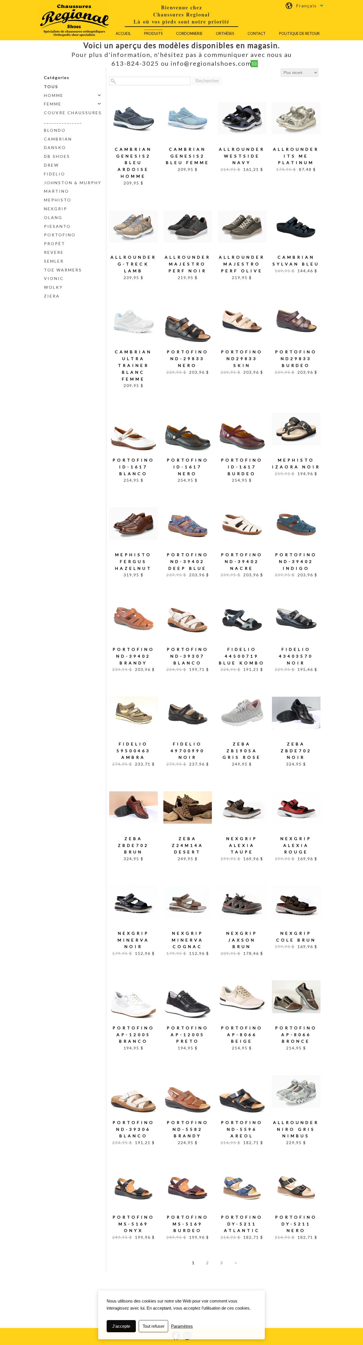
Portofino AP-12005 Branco (134, 1034)
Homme (54, 95)
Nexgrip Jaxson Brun (242, 940)
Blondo (55, 130)
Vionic (54, 278)
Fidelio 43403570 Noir (296, 656)
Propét (54, 243)
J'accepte (121, 1326)
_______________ (63, 121)
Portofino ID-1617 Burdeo (242, 467)
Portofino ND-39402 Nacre (242, 561)
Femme (53, 103)
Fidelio (54, 173)
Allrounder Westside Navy (242, 156)
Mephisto (57, 199)
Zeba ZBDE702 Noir (296, 750)
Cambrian (58, 139)
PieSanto (57, 226)
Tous (51, 86)
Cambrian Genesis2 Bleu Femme (188, 156)
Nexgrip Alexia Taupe (242, 845)
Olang (53, 217)
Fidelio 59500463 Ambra (134, 750)
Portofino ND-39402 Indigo (296, 561)
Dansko (55, 147)
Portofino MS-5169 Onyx (134, 1224)
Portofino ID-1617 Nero (188, 467)
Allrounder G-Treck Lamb (134, 264)
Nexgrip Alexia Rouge (296, 845)
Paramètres (182, 1326)
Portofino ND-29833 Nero (188, 358)
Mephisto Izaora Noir (296, 463)
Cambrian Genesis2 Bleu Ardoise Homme (133, 163)
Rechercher (207, 80)
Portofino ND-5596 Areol (242, 1129)
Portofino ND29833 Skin (242, 358)
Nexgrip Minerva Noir (133, 940)
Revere (54, 252)
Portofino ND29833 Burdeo (296, 358)
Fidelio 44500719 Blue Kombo (242, 656)
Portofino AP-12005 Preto (188, 1034)
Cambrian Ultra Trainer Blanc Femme (133, 365)
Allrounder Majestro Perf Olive (242, 264)
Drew (51, 165)
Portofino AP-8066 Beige (242, 1034)
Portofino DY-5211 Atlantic (242, 1224)
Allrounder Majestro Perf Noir (188, 264)
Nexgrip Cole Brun (296, 936)
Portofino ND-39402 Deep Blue (188, 561)
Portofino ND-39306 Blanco (134, 1129)
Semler (54, 261)
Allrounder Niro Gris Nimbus (296, 1129)
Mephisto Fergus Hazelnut (133, 561)
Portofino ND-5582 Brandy (188, 1129)
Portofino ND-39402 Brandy (134, 656)
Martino (56, 191)
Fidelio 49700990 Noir (188, 750)
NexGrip (55, 208)
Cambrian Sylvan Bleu (296, 260)
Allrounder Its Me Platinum (296, 156)
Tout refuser (153, 1326)
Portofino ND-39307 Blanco (188, 656)
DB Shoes (57, 156)
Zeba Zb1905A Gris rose (242, 750)
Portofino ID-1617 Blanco (134, 467)
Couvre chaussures (73, 112)
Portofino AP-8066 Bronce (296, 1034)
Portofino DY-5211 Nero (296, 1224)
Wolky (53, 287)
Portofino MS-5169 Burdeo (188, 1224)
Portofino (60, 234)
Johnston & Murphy (73, 182)
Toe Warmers (63, 269)
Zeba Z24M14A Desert (188, 845)
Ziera (52, 296)
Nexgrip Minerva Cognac (188, 940)
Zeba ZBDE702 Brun (133, 845)
